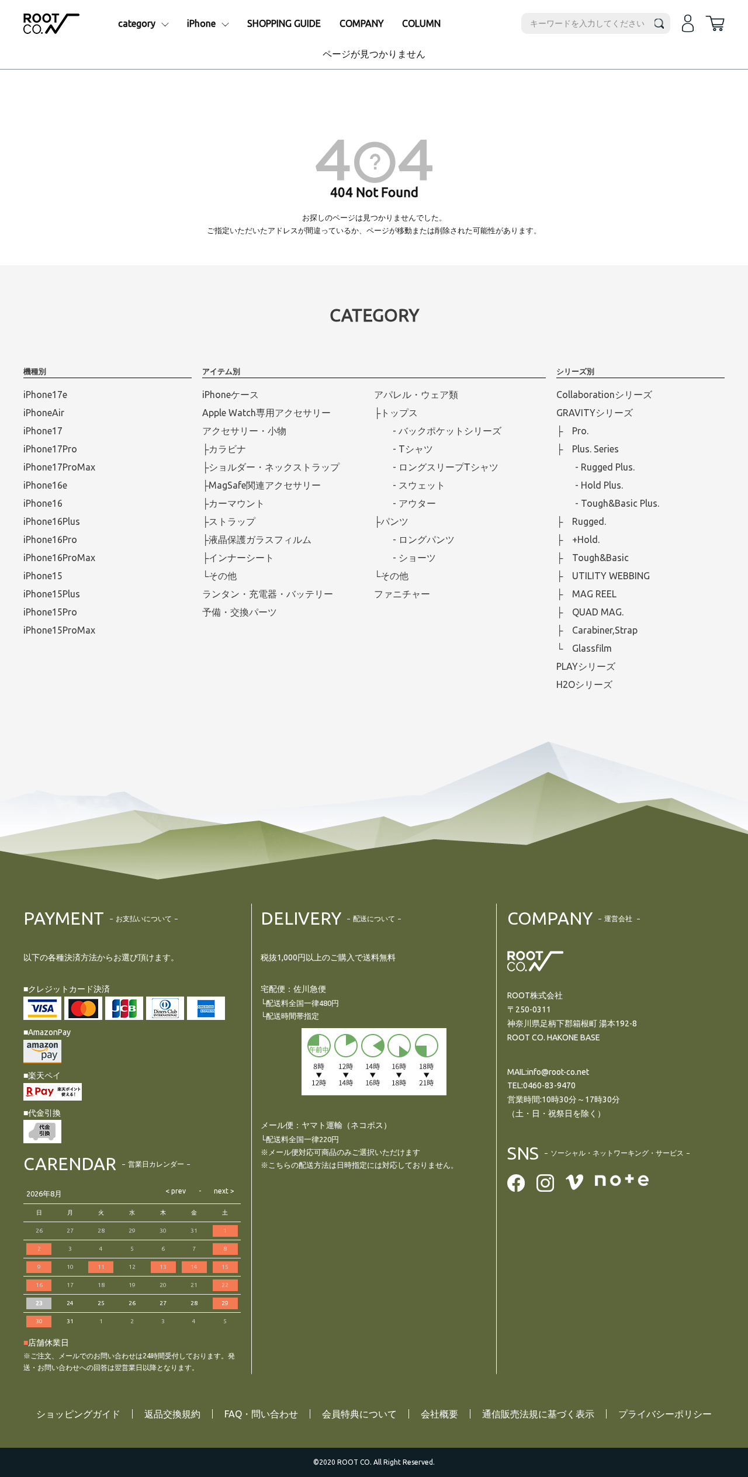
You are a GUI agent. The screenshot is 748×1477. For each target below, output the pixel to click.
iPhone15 (43, 575)
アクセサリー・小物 (244, 430)
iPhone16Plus (51, 521)
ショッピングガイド (78, 1414)
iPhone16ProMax (59, 557)
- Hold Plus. (589, 485)
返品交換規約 (172, 1414)
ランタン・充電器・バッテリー (267, 594)
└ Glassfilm (584, 648)
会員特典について (359, 1414)
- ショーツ (405, 557)
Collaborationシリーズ (604, 394)
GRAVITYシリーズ (594, 412)
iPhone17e (45, 394)
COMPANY (362, 23)
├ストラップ (228, 521)
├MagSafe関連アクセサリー (261, 485)
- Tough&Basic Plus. (607, 503)
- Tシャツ (403, 449)
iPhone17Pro (50, 449)
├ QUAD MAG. (590, 612)
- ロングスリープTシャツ (436, 467)
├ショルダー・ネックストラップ (271, 467)
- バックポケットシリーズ (437, 430)
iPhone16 (43, 503)
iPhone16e (45, 485)
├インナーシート (238, 557)
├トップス (396, 412)
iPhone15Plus (51, 594)
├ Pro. (572, 430)
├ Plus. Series (587, 449)
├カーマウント (233, 503)
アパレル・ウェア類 (416, 394)
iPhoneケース (230, 394)
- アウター (405, 503)
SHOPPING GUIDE (284, 23)
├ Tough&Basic (592, 557)
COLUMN (421, 23)
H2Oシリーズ (584, 684)
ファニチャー (402, 594)
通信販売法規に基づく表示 (538, 1414)
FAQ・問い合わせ (261, 1414)
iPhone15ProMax (59, 630)
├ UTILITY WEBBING (603, 575)
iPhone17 (43, 430)
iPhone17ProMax (59, 467)
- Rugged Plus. (595, 467)
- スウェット (409, 485)
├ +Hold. (578, 539)
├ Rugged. (581, 521)
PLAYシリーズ (585, 666)
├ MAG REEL (586, 594)
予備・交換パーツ (239, 612)
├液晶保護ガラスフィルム (256, 539)
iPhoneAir (43, 412)
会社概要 (439, 1414)
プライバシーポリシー (665, 1414)
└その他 (219, 575)
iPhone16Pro (50, 539)
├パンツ (391, 521)
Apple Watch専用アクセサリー (266, 412)
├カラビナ (224, 449)
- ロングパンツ (414, 539)
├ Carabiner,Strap (597, 630)
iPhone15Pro (50, 612)
